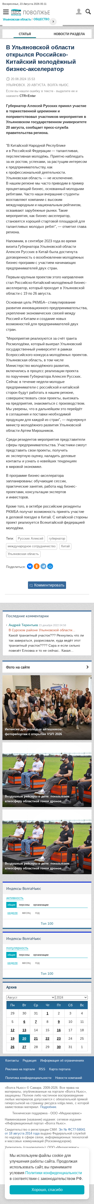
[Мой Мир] (50, 566)
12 (12, 1030)
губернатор (57, 538)
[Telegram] (43, 566)
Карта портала (59, 1069)
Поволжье (36, 12)
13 (24, 1030)
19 (12, 1038)
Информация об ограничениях (62, 1060)
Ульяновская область (17, 19)
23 (59, 1038)
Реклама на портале (20, 1069)
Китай (65, 546)
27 (24, 1047)
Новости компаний (68, 1078)
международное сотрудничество (31, 546)
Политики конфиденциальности (53, 1173)
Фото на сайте (18, 667)
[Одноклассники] (37, 566)
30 (59, 1047)
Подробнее (48, 1107)
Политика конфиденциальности (28, 1078)
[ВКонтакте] (30, 566)
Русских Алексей (30, 538)
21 (36, 1038)
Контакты (12, 1060)
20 (24, 1038)
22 (47, 1038)
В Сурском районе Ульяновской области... (42, 630)
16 (59, 1030)
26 (12, 1047)
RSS (42, 1069)
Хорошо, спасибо (47, 1190)
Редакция (29, 1060)
